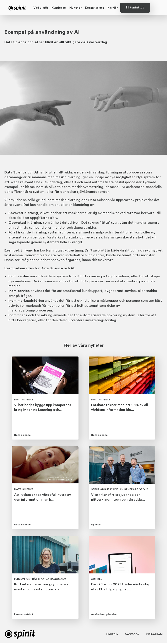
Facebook (132, 634)
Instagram (154, 634)
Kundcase (59, 7)
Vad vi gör (40, 7)
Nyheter (75, 7)
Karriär (112, 7)
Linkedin (112, 634)
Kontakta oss (94, 7)
